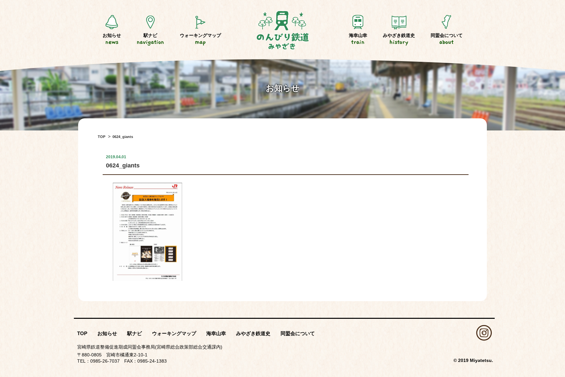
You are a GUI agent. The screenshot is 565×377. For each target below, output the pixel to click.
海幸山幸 (358, 39)
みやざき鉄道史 (399, 39)
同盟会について (447, 39)
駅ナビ (150, 39)
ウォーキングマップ (200, 39)
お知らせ (112, 39)
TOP (82, 333)
